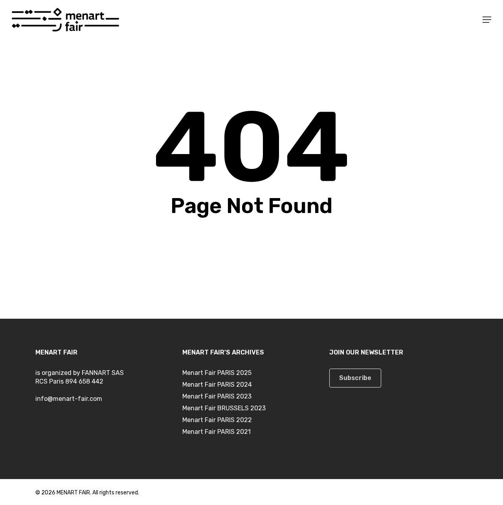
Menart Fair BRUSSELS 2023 (224, 408)
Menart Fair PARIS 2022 (217, 420)
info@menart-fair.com (68, 398)
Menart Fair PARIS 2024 (217, 384)
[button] (487, 20)
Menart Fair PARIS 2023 (217, 396)
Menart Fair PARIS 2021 (216, 431)
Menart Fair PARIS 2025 (217, 372)
